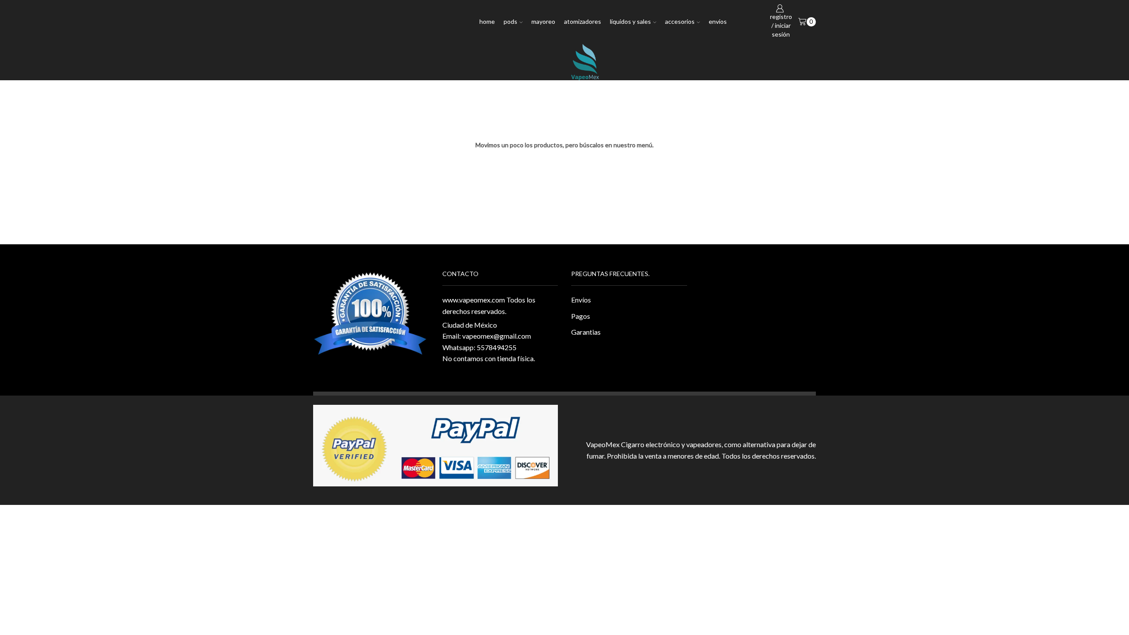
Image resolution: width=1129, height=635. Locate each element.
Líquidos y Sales (630, 21)
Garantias (586, 332)
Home (487, 21)
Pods (510, 21)
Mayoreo (543, 21)
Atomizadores (582, 21)
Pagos (580, 316)
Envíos (718, 21)
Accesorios (680, 21)
